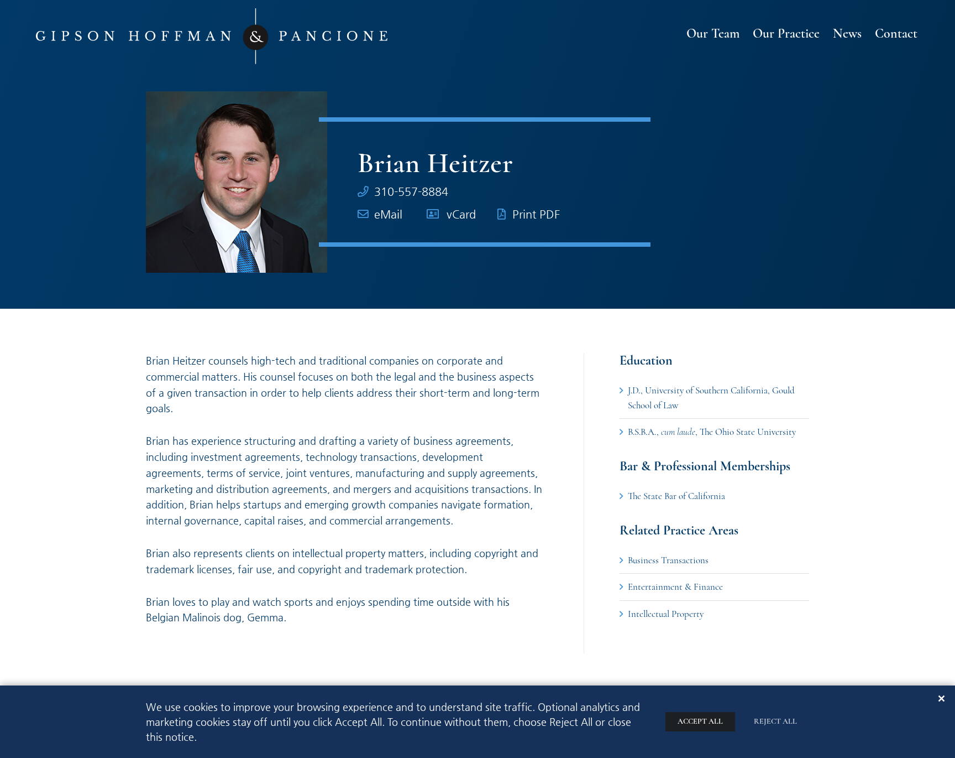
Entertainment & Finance (675, 587)
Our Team (712, 34)
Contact (896, 34)
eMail (388, 214)
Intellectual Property (666, 614)
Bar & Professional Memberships (705, 466)
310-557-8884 (411, 191)
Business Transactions (668, 560)
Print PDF (536, 214)
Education (646, 360)
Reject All (775, 721)
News (847, 34)
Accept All (700, 721)
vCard (461, 214)
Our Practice (786, 34)
